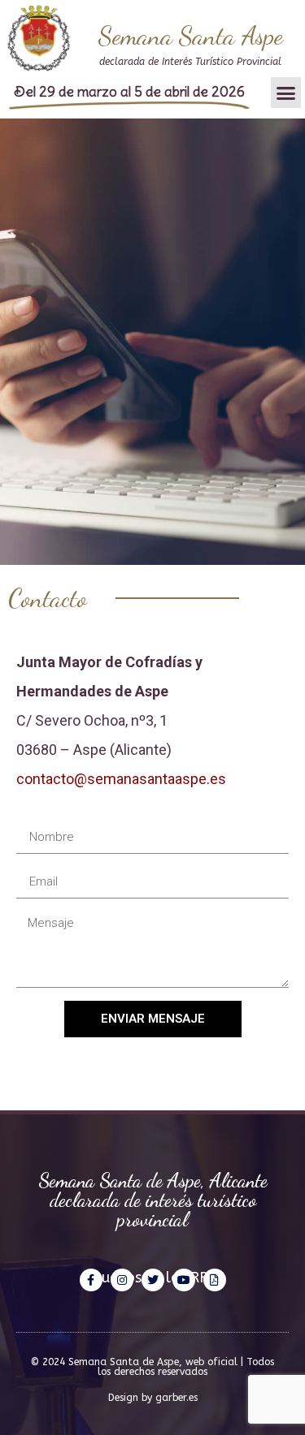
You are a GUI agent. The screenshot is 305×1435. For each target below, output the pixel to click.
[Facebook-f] (91, 1280)
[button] (286, 92)
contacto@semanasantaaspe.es (121, 778)
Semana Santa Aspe (190, 35)
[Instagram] (122, 1280)
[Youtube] (183, 1280)
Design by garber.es (153, 1397)
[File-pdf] (214, 1280)
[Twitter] (153, 1280)
